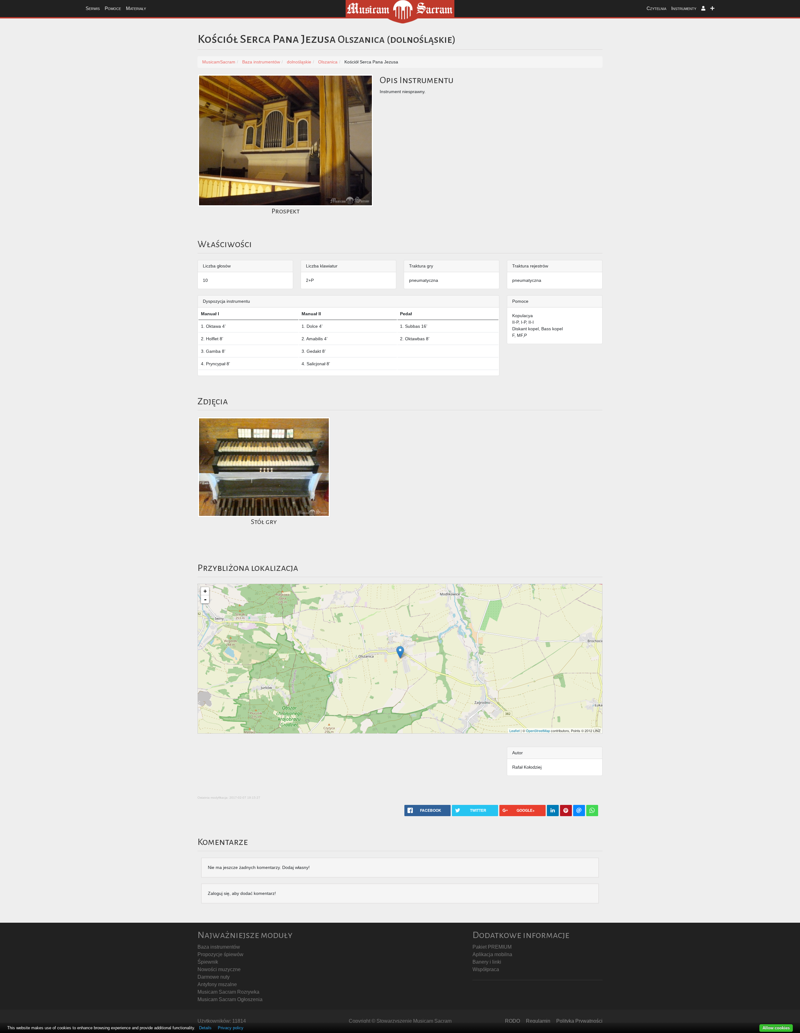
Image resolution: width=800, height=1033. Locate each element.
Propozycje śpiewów (220, 954)
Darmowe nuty (214, 977)
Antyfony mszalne (217, 984)
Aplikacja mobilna (492, 954)
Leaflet (514, 730)
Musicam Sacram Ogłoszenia (230, 999)
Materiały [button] (136, 8)
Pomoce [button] (113, 8)
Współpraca (485, 969)
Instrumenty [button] (683, 8)
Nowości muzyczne (219, 969)
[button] (703, 8)
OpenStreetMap (538, 730)
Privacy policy (230, 1028)
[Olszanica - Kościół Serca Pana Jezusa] (400, 652)
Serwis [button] (93, 8)
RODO (512, 1021)
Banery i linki (486, 962)
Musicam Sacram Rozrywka (228, 992)
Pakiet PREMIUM (492, 947)
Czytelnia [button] (656, 8)
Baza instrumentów (219, 947)
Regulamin (538, 1021)
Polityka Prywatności (579, 1021)
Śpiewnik (208, 962)
